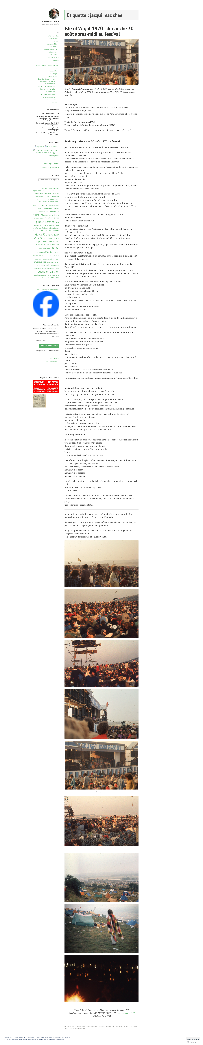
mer (57, 255)
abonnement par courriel (49, 346)
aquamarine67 (38, 191)
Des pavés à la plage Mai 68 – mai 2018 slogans (47, 134)
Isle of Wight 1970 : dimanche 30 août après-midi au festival (98, 31)
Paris (42, 268)
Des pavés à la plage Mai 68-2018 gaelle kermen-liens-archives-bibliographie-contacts (47, 118)
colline (36, 205)
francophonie (41, 218)
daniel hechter (52, 44)
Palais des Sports (55, 265)
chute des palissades (52, 202)
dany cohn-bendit (54, 206)
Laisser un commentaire (77, 1028)
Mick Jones (44, 259)
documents (53, 47)
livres (57, 68)
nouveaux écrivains (51, 262)
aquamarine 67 (54, 39)
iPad (52, 235)
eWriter (47, 212)
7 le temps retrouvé (48, 97)
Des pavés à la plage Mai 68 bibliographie (50, 129)
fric (46, 218)
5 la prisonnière (50, 92)
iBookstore (35, 231)
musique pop (40, 261)
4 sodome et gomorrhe (47, 89)
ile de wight (43, 230)
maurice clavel (38, 256)
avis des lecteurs (53, 57)
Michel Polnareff (38, 259)
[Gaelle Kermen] (46, 317)
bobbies (53, 193)
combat (44, 205)
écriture (57, 278)
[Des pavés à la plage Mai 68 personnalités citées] (39, 387)
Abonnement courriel (51, 325)
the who (44, 278)
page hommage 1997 (126, 1013)
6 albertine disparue (48, 94)
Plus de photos (54, 156)
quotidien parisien (48, 271)
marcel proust (52, 76)
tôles (52, 278)
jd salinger (53, 74)
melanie (46, 256)
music (57, 258)
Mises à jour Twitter (51, 164)
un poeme (54, 55)
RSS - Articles (54, 359)
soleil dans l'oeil (46, 275)
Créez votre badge (53, 289)
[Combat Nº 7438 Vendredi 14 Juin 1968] (39, 401)
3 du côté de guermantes (46, 86)
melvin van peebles (50, 100)
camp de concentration (45, 199)
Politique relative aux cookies (55, 1039)
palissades (37, 268)
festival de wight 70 (50, 49)
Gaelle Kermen (41, 289)
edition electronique (49, 209)
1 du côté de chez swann (46, 79)
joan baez (43, 244)
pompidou (48, 268)
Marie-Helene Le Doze (50, 21)
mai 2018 (56, 252)
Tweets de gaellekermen (50, 168)
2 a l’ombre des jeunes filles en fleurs (47, 83)
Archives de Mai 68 (48, 191)
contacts (56, 60)
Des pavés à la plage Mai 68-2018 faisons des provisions (47, 124)
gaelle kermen (45, 222)
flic (54, 215)
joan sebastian (51, 244)
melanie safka (52, 256)
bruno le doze (44, 196)
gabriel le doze (53, 218)
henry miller (53, 71)
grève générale (54, 228)
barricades (47, 193)
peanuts (54, 102)
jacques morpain (45, 241)
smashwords (38, 275)
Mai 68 (49, 252)
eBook (40, 209)
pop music (55, 268)
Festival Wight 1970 (92, 1026)
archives (56, 41)
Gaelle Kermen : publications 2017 (47, 65)
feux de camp (47, 215)
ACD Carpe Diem (53, 36)
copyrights (55, 63)
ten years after (53, 275)
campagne (55, 196)
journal (55, 247)
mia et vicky (53, 52)
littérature (41, 252)
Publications (118, 1026)
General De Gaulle (42, 228)
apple (46, 188)
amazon (43, 188)
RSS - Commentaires (52, 361)
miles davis (50, 259)
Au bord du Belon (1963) (50, 113)
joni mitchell (46, 248)
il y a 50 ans (43, 234)
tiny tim (48, 278)
